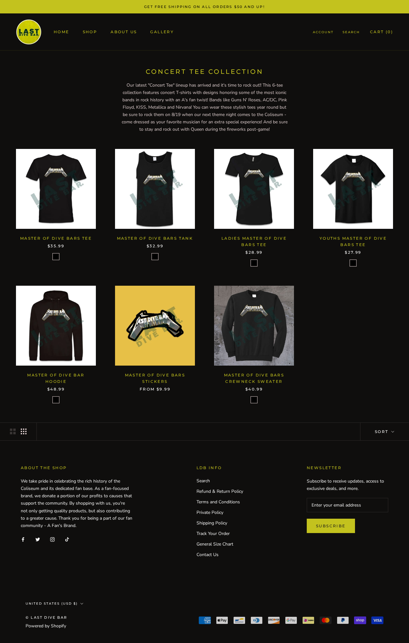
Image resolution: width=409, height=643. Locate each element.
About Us (124, 32)
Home (61, 32)
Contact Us (208, 555)
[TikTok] (67, 539)
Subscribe (331, 525)
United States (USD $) (52, 603)
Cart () (381, 32)
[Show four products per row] (24, 431)
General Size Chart (215, 544)
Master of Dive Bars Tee (56, 238)
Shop (90, 32)
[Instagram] (52, 539)
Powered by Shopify (46, 626)
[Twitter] (37, 539)
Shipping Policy (212, 523)
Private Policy (210, 512)
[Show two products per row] (13, 431)
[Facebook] (23, 539)
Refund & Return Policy (220, 491)
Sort (382, 431)
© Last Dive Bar (46, 617)
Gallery (162, 32)
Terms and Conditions (218, 502)
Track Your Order (213, 534)
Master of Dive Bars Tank (155, 238)
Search (351, 32)
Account (323, 32)
